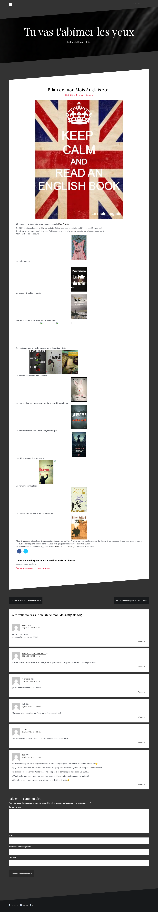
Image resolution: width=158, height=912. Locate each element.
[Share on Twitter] (25, 552)
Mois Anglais (63, 224)
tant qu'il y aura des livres (34, 653)
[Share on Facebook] (19, 552)
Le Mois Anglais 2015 (30, 568)
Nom (11, 835)
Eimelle (25, 625)
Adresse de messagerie (20, 846)
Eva (77, 95)
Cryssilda (69, 546)
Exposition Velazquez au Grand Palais (132, 600)
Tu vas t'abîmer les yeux (79, 31)
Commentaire (15, 807)
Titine (56, 546)
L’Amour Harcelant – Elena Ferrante (25, 600)
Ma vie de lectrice (87, 95)
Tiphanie (26, 679)
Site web (12, 857)
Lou (61, 546)
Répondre (141, 641)
